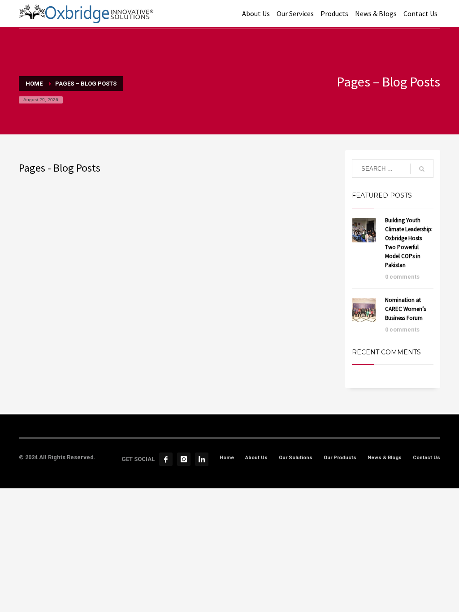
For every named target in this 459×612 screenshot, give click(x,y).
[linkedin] (201, 459)
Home (227, 458)
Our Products (340, 458)
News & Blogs (385, 458)
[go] (421, 168)
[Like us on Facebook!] (166, 459)
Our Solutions (295, 458)
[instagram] (184, 459)
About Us (256, 458)
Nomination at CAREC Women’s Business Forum (405, 309)
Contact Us (426, 458)
